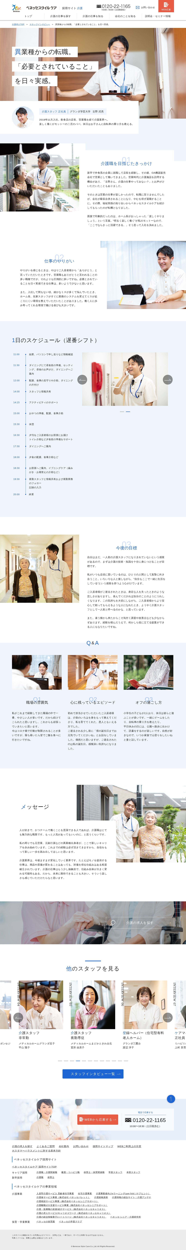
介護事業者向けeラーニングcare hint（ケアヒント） (123, 1193)
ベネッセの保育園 (45, 1221)
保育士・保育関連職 (94, 1172)
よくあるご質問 (46, 1146)
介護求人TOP (18, 24)
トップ (28, 16)
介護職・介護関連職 (46, 1172)
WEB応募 (166, 9)
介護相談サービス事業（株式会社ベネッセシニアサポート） (67, 1201)
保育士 (51, 1177)
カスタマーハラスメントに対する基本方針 (36, 1150)
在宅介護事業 (85, 1193)
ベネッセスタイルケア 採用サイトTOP (34, 1166)
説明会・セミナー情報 (158, 16)
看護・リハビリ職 (70, 1172)
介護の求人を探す (140, 923)
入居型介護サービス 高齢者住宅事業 (55, 1193)
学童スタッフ (115, 1172)
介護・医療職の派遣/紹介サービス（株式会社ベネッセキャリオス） (71, 1209)
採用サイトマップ (103, 1146)
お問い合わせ (148, 7)
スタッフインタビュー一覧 (93, 1074)
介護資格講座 (101, 1197)
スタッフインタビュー (40, 24)
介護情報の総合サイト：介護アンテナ (131, 1197)
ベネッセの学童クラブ (70, 1221)
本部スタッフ (133, 1172)
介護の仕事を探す (60, 16)
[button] (82, 380)
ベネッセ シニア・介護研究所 (125, 1217)
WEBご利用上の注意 (129, 1146)
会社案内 (64, 1146)
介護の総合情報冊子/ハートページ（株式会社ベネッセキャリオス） (71, 1217)
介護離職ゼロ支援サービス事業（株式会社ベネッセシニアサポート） (72, 1205)
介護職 (39, 1177)
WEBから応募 (98, 1119)
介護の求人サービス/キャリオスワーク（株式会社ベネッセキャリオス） (73, 1213)
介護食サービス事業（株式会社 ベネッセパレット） (63, 1197)
